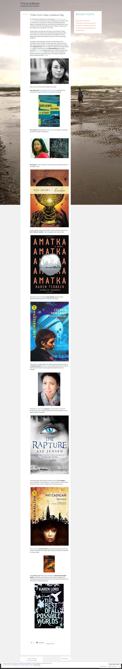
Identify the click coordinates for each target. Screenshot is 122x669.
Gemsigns (45, 366)
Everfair (39, 164)
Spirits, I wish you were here (83, 20)
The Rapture (39, 409)
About (70, 4)
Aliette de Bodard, (39, 52)
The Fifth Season (49, 130)
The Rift (45, 55)
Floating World (39, 297)
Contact (98, 4)
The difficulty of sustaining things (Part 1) (86, 28)
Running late (65, 658)
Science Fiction (89, 4)
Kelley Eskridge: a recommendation (31, 659)
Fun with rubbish (80, 30)
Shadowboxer (78, 4)
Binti (31, 48)
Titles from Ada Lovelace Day (47, 15)
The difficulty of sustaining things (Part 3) (86, 23)
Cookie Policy (36, 665)
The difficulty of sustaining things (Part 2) (86, 25)
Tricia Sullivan (30, 3)
